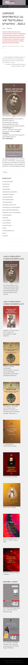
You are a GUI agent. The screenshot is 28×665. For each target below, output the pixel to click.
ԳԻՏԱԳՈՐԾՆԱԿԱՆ (7, 225)
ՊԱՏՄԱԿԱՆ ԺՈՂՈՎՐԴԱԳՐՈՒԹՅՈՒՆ (11, 212)
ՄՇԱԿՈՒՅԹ (5, 217)
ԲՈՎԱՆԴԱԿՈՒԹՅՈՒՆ (7, 181)
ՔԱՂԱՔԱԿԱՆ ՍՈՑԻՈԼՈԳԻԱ (9, 205)
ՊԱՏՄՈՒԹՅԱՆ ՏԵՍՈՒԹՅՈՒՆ (9, 192)
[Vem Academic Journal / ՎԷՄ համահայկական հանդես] (14, 2)
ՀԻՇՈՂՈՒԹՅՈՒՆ (6, 220)
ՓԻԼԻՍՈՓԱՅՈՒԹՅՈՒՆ (8, 199)
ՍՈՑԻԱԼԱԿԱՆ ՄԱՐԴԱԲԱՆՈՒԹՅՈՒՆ (11, 207)
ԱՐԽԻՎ (4, 233)
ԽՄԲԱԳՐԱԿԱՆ (6, 184)
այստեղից (22, 166)
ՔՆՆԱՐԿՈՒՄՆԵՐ (6, 223)
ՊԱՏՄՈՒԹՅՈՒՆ (6, 189)
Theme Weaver (19, 662)
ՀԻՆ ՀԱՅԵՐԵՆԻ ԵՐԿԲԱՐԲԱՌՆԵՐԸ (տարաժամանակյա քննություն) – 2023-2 (15, 65)
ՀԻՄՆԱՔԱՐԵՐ (5, 186)
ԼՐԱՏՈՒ (4, 228)
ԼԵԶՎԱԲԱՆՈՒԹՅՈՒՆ (7, 197)
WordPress (19, 660)
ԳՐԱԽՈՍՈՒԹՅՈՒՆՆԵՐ (8, 230)
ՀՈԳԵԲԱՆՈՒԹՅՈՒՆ (7, 202)
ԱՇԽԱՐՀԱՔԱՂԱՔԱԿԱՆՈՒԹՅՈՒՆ (10, 210)
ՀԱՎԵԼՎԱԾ (5, 235)
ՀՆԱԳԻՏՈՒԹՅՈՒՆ (7, 215)
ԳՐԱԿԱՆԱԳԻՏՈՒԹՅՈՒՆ (13, 46)
